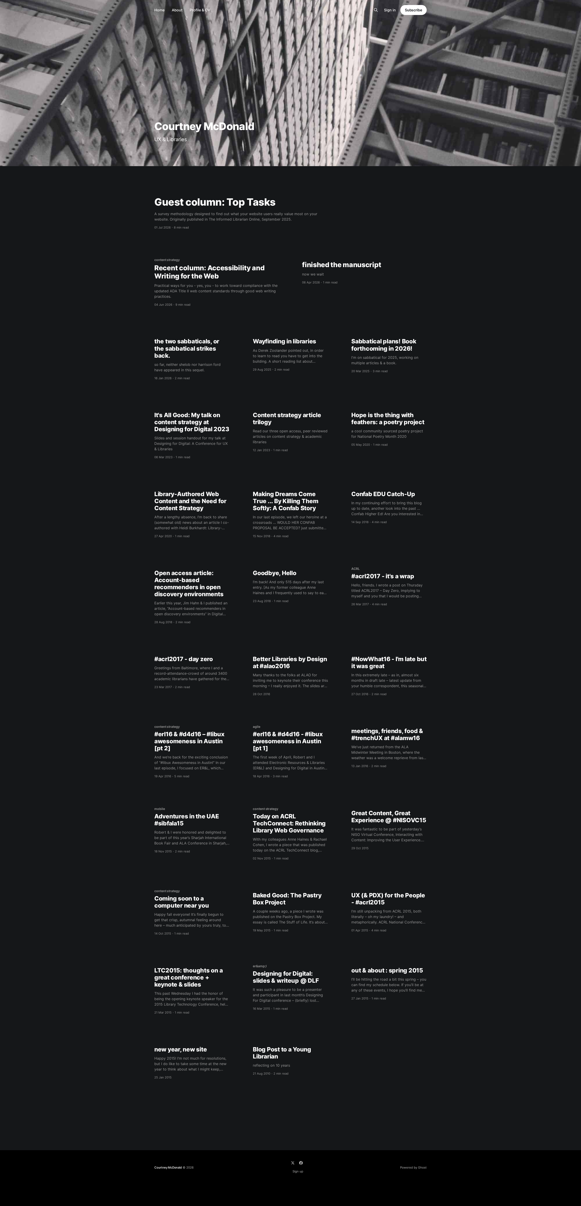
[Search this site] (375, 10)
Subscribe (413, 10)
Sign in (390, 10)
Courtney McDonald (168, 1167)
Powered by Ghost (413, 1167)
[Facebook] (301, 1163)
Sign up (298, 1171)
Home (159, 10)
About (177, 10)
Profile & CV (200, 10)
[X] (293, 1163)
